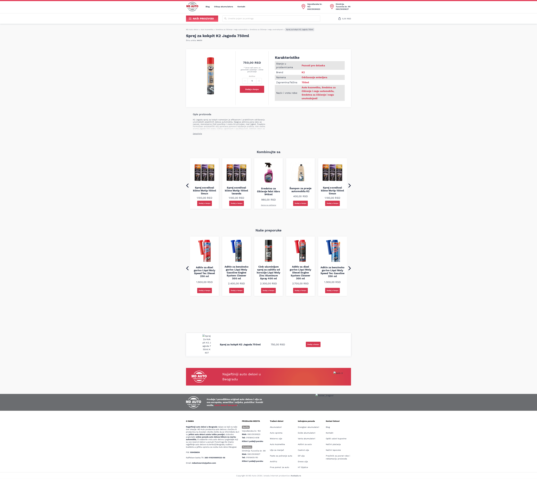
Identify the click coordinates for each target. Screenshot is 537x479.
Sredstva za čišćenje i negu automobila (232, 30)
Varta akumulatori (306, 438)
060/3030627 (342, 9)
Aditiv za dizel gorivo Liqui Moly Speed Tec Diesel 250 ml (204, 272)
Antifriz (273, 461)
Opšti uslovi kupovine (336, 438)
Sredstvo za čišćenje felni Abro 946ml (268, 191)
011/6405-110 (252, 457)
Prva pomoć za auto (279, 467)
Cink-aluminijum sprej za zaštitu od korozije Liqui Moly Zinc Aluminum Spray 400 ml (268, 272)
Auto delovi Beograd (226, 405)
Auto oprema (276, 433)
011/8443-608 (252, 437)
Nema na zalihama (268, 205)
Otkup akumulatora (223, 6)
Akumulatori (276, 427)
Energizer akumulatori (308, 427)
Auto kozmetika (207, 30)
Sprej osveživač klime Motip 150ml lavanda (236, 190)
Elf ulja (301, 456)
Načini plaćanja (333, 444)
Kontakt (241, 6)
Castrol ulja (303, 450)
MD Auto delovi (192, 30)
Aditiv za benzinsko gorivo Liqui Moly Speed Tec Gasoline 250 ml (333, 272)
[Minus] (245, 81)
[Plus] (259, 81)
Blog (208, 6)
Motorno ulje (276, 438)
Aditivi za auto (305, 444)
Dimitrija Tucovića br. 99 (343, 5)
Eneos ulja (303, 461)
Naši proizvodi (203, 18)
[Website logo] (192, 6)
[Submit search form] (225, 19)
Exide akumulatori (306, 433)
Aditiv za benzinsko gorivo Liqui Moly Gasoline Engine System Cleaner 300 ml (237, 272)
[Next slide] (350, 185)
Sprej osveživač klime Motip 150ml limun (204, 190)
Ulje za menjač (277, 450)
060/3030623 (313, 9)
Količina (252, 76)
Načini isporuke (333, 450)
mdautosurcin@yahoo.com (204, 463)
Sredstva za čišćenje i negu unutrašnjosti (266, 30)
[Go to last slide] (187, 185)
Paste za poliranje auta (281, 456)
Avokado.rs (296, 476)
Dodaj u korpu (252, 89)
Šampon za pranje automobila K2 (300, 190)
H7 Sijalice (303, 467)
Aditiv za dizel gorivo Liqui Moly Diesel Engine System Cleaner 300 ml (300, 272)
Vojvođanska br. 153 (314, 5)
